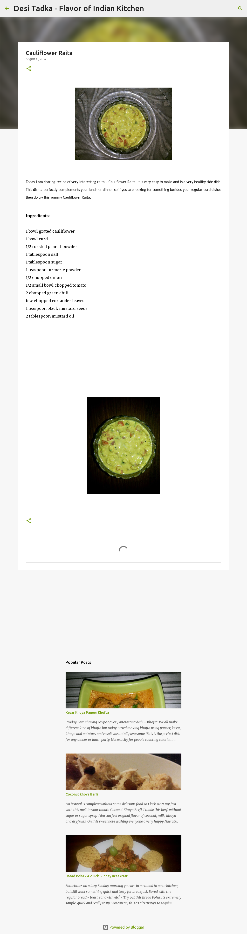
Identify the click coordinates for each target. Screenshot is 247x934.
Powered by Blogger (126, 927)
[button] (29, 69)
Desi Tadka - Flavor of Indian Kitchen (79, 8)
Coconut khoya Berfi (82, 794)
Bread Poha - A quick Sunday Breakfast (97, 876)
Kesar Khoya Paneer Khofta (87, 712)
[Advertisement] (123, 611)
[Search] (151, 8)
